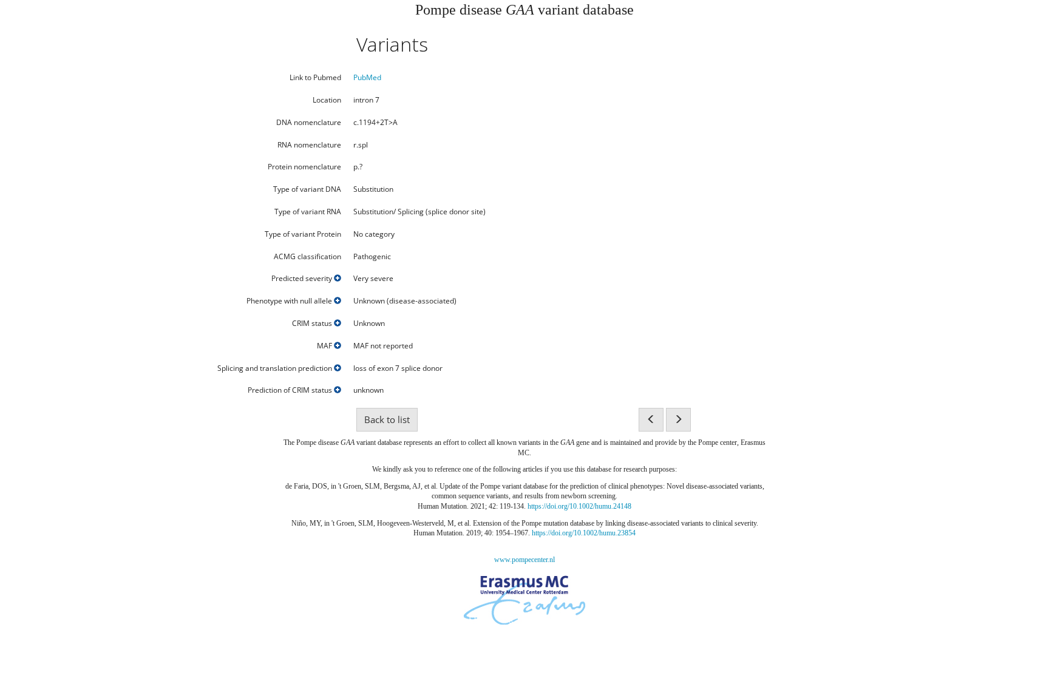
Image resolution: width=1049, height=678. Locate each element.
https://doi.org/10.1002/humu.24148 (579, 506)
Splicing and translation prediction (275, 368)
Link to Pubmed (315, 78)
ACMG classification (307, 257)
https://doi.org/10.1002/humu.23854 (584, 533)
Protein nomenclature (304, 167)
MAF (325, 346)
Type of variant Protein (303, 234)
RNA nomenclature (309, 145)
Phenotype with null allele (290, 301)
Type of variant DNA (307, 189)
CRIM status (313, 323)
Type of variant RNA (307, 212)
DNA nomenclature (308, 122)
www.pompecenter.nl (524, 559)
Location (327, 100)
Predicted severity (302, 278)
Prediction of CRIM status (291, 390)
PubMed (367, 77)
